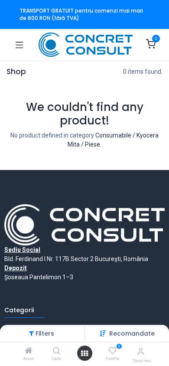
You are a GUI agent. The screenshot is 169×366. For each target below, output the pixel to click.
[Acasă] (28, 351)
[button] (132, 333)
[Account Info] (140, 351)
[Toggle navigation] (19, 44)
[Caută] (56, 351)
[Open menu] (84, 353)
